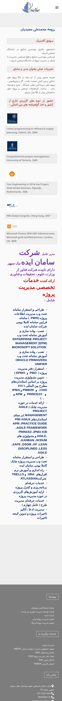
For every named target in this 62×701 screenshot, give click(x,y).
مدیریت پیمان (48, 645)
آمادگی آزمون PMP (46, 660)
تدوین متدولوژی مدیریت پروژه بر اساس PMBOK (34, 648)
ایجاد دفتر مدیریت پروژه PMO (41, 656)
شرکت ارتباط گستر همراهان (42, 608)
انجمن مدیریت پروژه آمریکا (43, 623)
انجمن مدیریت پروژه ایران (43, 619)
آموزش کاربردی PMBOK (44, 663)
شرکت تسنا (49, 615)
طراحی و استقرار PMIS (44, 652)
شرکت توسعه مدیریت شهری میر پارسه (37, 611)
